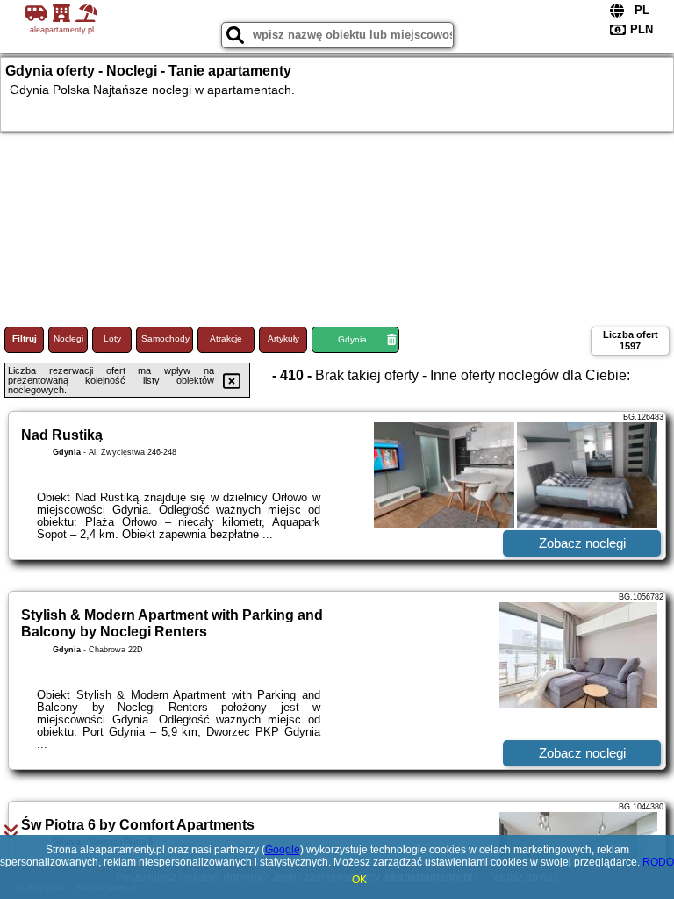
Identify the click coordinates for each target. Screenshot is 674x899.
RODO (658, 862)
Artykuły (283, 338)
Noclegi (68, 338)
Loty (112, 338)
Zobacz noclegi (582, 543)
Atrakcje (226, 338)
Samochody (165, 338)
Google (282, 850)
